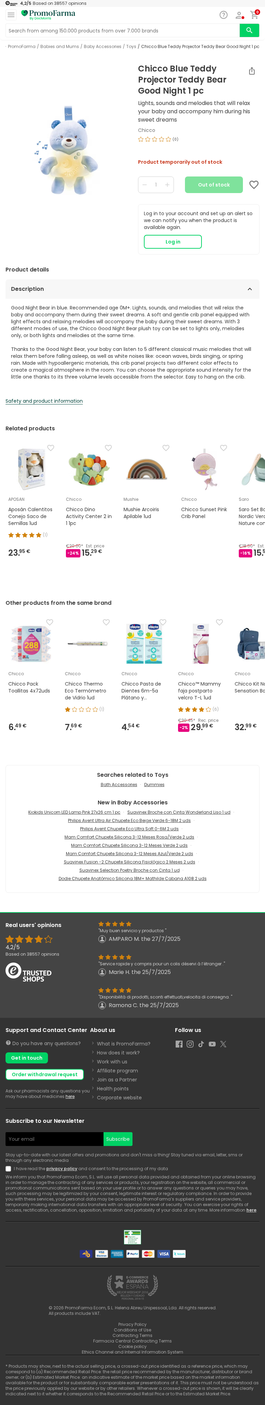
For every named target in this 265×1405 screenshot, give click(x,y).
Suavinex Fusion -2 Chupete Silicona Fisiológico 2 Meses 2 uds (129, 862)
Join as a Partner (117, 1079)
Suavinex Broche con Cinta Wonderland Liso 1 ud (178, 812)
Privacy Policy (132, 1324)
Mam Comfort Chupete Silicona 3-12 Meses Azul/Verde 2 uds (129, 854)
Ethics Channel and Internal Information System (132, 1352)
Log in (173, 241)
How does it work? (118, 1052)
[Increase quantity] (167, 185)
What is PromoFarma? (123, 1043)
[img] (66, 150)
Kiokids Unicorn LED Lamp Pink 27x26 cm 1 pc (74, 812)
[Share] (251, 70)
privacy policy (61, 1169)
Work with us (112, 1061)
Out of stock (214, 184)
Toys (131, 46)
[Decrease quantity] (144, 185)
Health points (113, 1088)
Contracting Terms (132, 1335)
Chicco (146, 130)
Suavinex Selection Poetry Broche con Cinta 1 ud (129, 870)
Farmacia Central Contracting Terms (132, 1341)
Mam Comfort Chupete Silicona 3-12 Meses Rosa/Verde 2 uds (129, 837)
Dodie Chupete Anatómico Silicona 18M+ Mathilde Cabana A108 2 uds (133, 878)
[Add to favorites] (253, 184)
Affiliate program (117, 1070)
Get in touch (26, 1057)
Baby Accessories (102, 46)
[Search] (249, 30)
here (70, 1096)
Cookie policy (132, 1346)
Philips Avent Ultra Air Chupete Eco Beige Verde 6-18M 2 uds (129, 820)
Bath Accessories (119, 784)
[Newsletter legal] (10, 1169)
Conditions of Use (132, 1330)
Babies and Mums (59, 46)
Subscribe (118, 1139)
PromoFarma (22, 46)
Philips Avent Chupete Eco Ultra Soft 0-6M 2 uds (129, 829)
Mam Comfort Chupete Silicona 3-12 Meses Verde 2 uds (129, 845)
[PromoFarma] (48, 15)
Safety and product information (44, 401)
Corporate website (119, 1097)
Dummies (154, 784)
